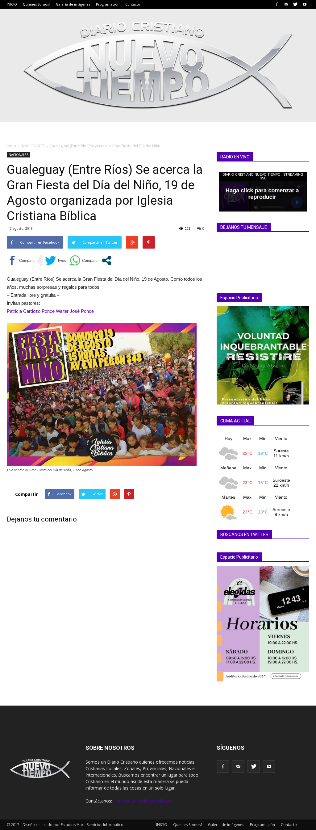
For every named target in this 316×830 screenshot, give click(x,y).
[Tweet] (56, 260)
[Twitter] (295, 4)
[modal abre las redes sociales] (106, 260)
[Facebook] (276, 4)
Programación (107, 4)
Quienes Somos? (36, 4)
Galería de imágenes (73, 4)
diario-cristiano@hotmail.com (142, 801)
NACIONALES (18, 155)
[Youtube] (304, 4)
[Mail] (286, 4)
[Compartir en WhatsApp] (84, 260)
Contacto (132, 4)
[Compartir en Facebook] (21, 260)
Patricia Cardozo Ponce (31, 311)
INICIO (12, 4)
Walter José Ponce (75, 311)
